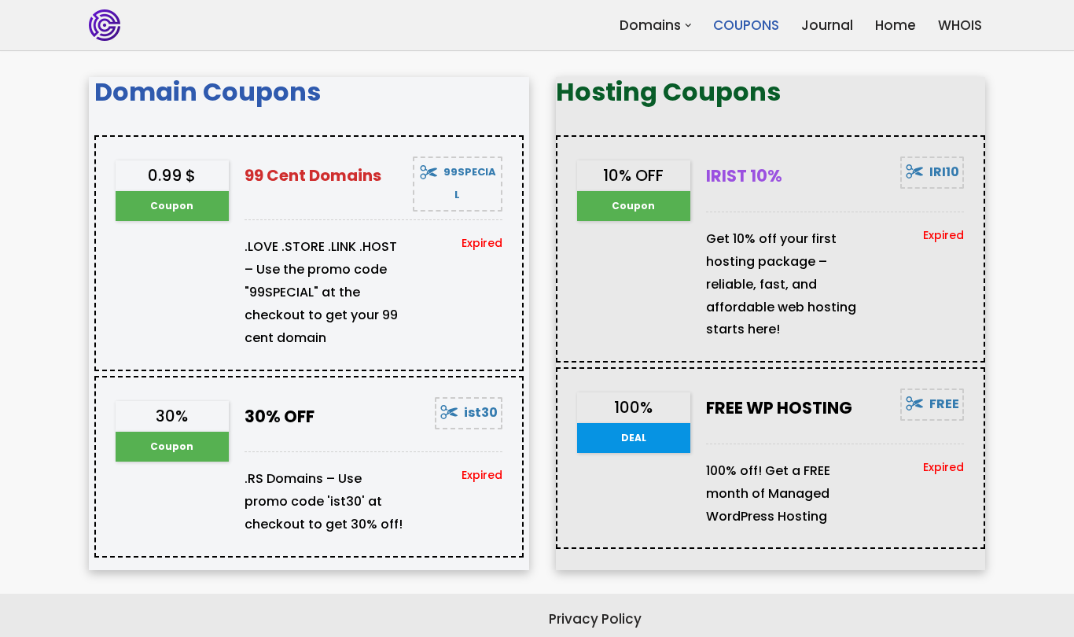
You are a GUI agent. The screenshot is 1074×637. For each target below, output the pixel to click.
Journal (827, 25)
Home (895, 25)
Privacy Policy (595, 618)
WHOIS (960, 25)
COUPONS (746, 25)
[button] (688, 25)
